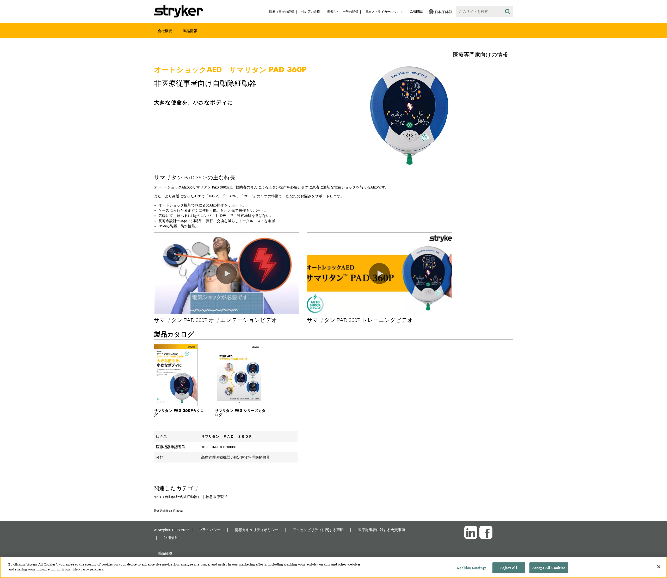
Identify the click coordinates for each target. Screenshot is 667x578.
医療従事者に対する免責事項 (381, 529)
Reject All (508, 568)
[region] (333, 567)
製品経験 (165, 553)
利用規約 (171, 537)
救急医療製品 (216, 497)
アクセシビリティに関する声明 (318, 529)
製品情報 (190, 30)
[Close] (658, 567)
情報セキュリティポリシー (257, 529)
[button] (226, 273)
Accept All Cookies (548, 568)
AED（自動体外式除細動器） (177, 497)
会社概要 (165, 30)
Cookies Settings (471, 568)
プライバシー (210, 529)
